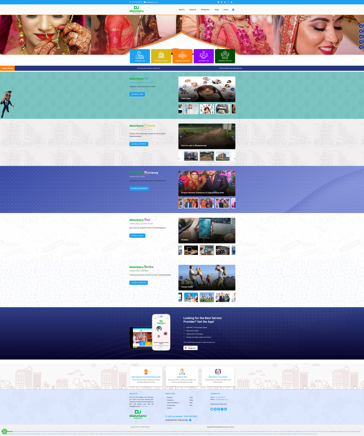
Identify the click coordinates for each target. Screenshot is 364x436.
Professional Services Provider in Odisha (97, 431)
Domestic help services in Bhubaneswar (75, 431)
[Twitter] (225, 2)
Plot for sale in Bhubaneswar (172, 434)
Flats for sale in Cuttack (235, 434)
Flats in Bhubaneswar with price (309, 434)
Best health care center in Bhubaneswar (215, 431)
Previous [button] (181, 89)
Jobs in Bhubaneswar (62, 434)
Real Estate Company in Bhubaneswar (23, 431)
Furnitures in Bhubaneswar (49, 434)
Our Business (205, 9)
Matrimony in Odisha (39, 431)
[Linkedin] (221, 2)
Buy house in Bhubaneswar (157, 434)
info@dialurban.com (222, 399)
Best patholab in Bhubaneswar (252, 431)
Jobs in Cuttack (73, 434)
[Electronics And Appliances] (206, 230)
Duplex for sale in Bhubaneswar (189, 434)
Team (191, 397)
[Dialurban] (136, 9)
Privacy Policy (171, 405)
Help (191, 402)
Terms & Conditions (173, 402)
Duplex (184, 145)
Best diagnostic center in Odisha (235, 431)
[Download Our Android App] (233, 9)
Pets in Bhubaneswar (331, 431)
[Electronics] (206, 277)
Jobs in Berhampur (119, 434)
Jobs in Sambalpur (89, 434)
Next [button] (232, 89)
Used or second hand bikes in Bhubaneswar (29, 434)
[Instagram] (231, 2)
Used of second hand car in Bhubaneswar (314, 431)
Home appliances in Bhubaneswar (294, 431)
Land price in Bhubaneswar (265, 434)
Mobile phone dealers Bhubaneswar (347, 431)
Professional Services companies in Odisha (272, 431)
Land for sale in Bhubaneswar (249, 434)
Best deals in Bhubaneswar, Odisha (55, 431)
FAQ (191, 405)
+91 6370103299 (220, 397)
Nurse (184, 98)
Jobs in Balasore (129, 434)
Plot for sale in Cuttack (222, 434)
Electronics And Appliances (193, 240)
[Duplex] (206, 136)
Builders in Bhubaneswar (279, 434)
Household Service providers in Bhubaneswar (121, 431)
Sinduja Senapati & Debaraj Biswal (196, 193)
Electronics (186, 287)
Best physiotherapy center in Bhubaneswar (169, 431)
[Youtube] (218, 2)
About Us (182, 9)
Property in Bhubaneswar (293, 434)
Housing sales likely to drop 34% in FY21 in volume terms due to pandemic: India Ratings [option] (197, 68)
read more (144, 406)
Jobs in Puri (81, 434)
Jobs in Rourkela (108, 434)
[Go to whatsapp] (4, 431)
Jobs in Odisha (99, 434)
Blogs (217, 9)
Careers (226, 9)
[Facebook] (228, 2)
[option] (206, 89)
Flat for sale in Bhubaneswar (141, 434)
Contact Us (192, 9)
